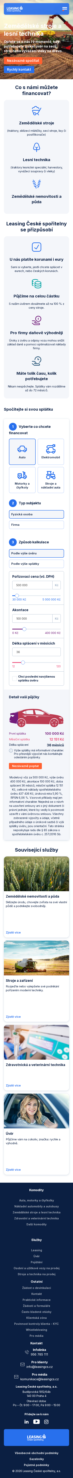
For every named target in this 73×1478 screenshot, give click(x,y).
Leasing (36, 1250)
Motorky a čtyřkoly (22, 485)
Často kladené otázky (36, 1311)
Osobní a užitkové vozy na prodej (37, 1268)
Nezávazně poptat (25, 766)
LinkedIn (26, 1421)
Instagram (46, 1421)
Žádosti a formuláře (36, 1305)
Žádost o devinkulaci (36, 1287)
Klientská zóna (36, 1317)
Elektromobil (50, 457)
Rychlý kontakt (19, 69)
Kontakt (36, 1293)
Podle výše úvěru (24, 553)
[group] (36, 734)
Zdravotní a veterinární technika (36, 1218)
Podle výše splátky (25, 564)
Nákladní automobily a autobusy (36, 1206)
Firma (15, 525)
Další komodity (36, 1224)
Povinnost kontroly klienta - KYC (36, 1323)
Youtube (36, 1421)
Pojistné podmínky (36, 1465)
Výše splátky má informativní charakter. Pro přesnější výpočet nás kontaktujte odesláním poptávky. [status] (39, 754)
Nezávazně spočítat (23, 61)
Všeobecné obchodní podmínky (36, 1453)
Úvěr (36, 1256)
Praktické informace (37, 1299)
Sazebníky (36, 1459)
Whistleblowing (36, 1329)
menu (64, 9)
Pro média (36, 1335)
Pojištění (36, 1262)
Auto (22, 457)
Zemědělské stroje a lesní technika (37, 1212)
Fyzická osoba (22, 514)
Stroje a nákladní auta (50, 485)
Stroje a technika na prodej (36, 1274)
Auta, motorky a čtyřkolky (36, 1200)
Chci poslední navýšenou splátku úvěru (36, 678)
